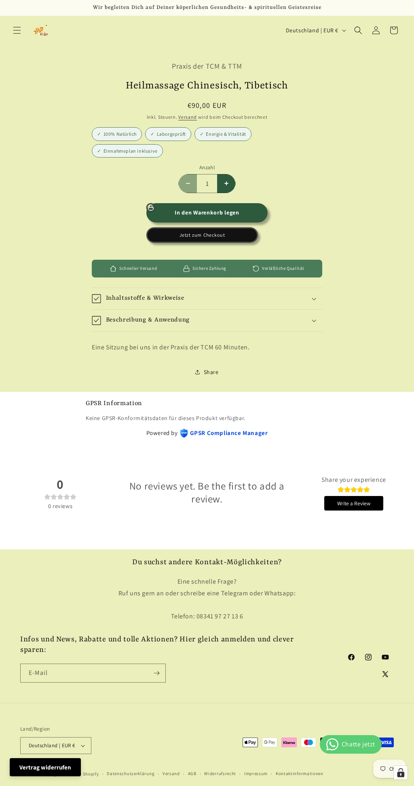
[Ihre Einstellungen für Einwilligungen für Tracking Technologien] (401, 773)
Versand (187, 117)
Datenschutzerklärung (130, 773)
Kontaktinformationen (299, 773)
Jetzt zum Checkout (202, 235)
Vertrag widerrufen (45, 767)
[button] (17, 30)
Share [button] (211, 372)
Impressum (256, 773)
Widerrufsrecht (220, 773)
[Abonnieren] (156, 673)
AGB (192, 773)
